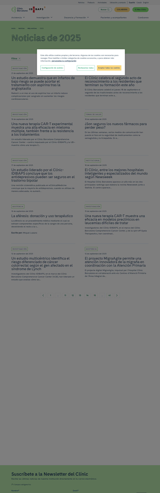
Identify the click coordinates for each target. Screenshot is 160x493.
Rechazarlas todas (85, 68)
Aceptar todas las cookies (109, 68)
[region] (81, 62)
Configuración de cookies (52, 68)
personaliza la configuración (64, 61)
